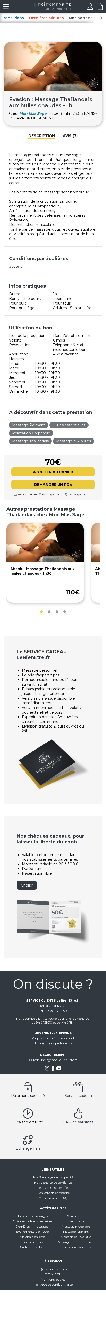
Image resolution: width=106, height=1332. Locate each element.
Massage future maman (76, 1242)
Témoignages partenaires (53, 1043)
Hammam (76, 1221)
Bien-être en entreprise (53, 1193)
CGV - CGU (53, 1274)
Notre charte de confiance (53, 1182)
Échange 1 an (28, 1148)
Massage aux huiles (73, 441)
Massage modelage (76, 1226)
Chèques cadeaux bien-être (32, 1221)
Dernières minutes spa (32, 1226)
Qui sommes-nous (53, 1269)
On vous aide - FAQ (53, 1198)
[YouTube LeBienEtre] (58, 1070)
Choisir (27, 885)
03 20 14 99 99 (56, 1011)
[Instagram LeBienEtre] (47, 1070)
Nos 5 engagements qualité (53, 1177)
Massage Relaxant (28, 425)
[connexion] (90, 8)
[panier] (100, 8)
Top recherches (32, 1242)
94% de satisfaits (78, 1122)
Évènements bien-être (32, 1231)
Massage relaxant (76, 1231)
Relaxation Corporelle (31, 433)
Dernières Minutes (46, 18)
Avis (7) (70, 135)
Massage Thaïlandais (30, 441)
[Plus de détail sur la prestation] (45, 560)
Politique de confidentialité (53, 1284)
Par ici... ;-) (58, 1006)
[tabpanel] (45, 563)
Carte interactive (32, 1247)
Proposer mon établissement (53, 1038)
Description (41, 135)
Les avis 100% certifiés (53, 1188)
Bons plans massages (32, 1216)
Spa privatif (75, 1216)
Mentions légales (53, 1279)
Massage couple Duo (76, 1237)
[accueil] (53, 8)
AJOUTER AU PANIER (53, 472)
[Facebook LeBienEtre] (53, 1070)
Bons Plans (13, 18)
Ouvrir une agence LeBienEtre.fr (53, 1060)
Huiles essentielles (68, 425)
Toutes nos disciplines (75, 1247)
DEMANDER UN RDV (53, 484)
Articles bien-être (32, 1237)
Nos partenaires (84, 18)
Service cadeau (78, 1095)
